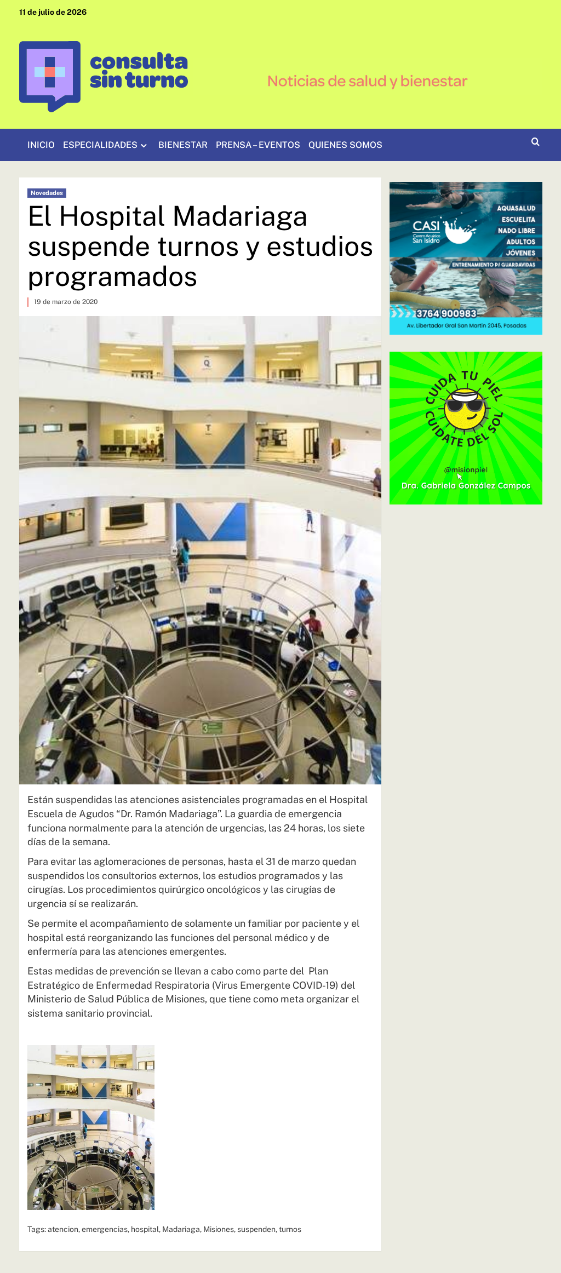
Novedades (47, 193)
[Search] (535, 142)
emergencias (105, 1229)
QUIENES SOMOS (345, 145)
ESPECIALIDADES (100, 145)
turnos (290, 1229)
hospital (145, 1229)
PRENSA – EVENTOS (258, 145)
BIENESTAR (183, 145)
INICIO (41, 145)
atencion (63, 1229)
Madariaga (181, 1229)
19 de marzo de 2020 (66, 302)
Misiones (218, 1229)
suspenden (256, 1229)
